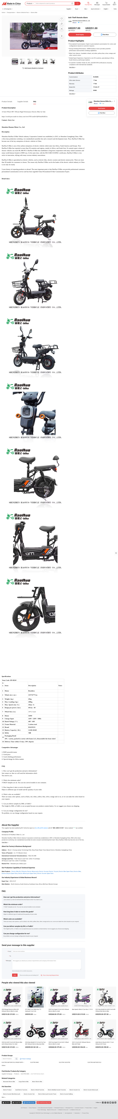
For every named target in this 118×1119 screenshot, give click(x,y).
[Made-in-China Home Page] (11, 3)
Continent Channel (79, 1107)
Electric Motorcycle (32, 871)
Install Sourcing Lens (44, 1102)
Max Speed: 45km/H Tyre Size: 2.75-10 (82, 1009)
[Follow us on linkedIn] (115, 1102)
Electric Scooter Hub (29, 1094)
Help (85, 9)
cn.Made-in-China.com (75, 1109)
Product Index (88, 1107)
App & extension (95, 9)
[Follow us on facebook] (103, 1102)
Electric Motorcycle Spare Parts (27, 873)
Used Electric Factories (21, 1090)
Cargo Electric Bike (24, 1081)
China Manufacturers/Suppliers (45, 1107)
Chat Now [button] (106, 34)
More (3, 1097)
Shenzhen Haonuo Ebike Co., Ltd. (81, 20)
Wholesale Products (59, 1107)
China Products (32, 1107)
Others (3, 1065)
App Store (6, 1102)
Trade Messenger (29, 1102)
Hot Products (24, 1107)
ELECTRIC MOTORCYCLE (94, 1062)
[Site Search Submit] (77, 3)
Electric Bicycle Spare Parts (10, 873)
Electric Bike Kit (16, 871)
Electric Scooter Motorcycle (91, 1090)
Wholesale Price (69, 1107)
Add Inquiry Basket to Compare (34, 68)
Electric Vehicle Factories (37, 1090)
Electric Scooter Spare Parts (45, 873)
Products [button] (29, 3)
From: (9, 951)
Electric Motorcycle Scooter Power (47, 1094)
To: (10, 956)
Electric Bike (34, 12)
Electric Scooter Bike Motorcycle (11, 1094)
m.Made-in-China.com (63, 1109)
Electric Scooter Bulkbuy (66, 1094)
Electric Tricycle (53, 871)
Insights (95, 1107)
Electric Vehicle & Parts (23, 12)
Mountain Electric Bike (9, 1081)
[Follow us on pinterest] (113, 1102)
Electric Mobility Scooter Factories (57, 1090)
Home (3, 12)
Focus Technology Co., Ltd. (47, 1113)
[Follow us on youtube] (110, 1102)
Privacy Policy (85, 1113)
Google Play (17, 1102)
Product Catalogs (26, 1059)
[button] (72, 3)
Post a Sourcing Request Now (50, 975)
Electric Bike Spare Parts (66, 871)
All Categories (7, 9)
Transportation (11, 12)
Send (14, 975)
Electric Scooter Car (74, 1090)
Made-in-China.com (51, 1109)
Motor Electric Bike (37, 1081)
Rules (115, 9)
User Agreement (68, 1113)
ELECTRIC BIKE (34, 1062)
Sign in (114, 4)
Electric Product (7, 1090)
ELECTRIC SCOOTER (64, 1062)
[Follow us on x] (105, 1102)
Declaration (77, 1113)
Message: (8, 960)
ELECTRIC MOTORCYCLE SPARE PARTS (12, 1062)
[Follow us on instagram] (108, 1102)
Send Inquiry (80, 34)
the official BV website (41, 828)
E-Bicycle (24, 871)
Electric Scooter (43, 871)
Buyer (76, 9)
